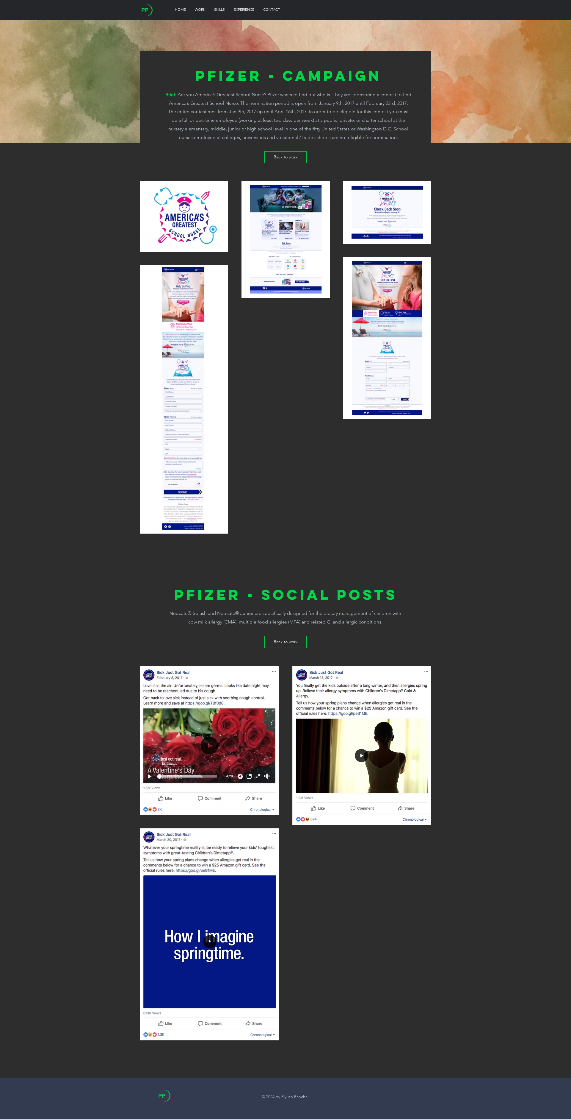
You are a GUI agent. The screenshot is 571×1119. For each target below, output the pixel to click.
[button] (267, 776)
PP (144, 10)
